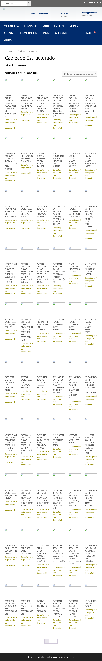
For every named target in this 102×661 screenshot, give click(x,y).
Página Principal (11, 26)
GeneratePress (67, 657)
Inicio (7, 51)
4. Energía (73, 26)
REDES (14, 51)
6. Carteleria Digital (28, 33)
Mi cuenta (8, 40)
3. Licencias (59, 26)
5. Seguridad (9, 33)
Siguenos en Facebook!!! (40, 13)
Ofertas (46, 33)
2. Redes (45, 26)
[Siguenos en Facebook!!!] (27, 14)
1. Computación (30, 26)
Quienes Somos (61, 33)
